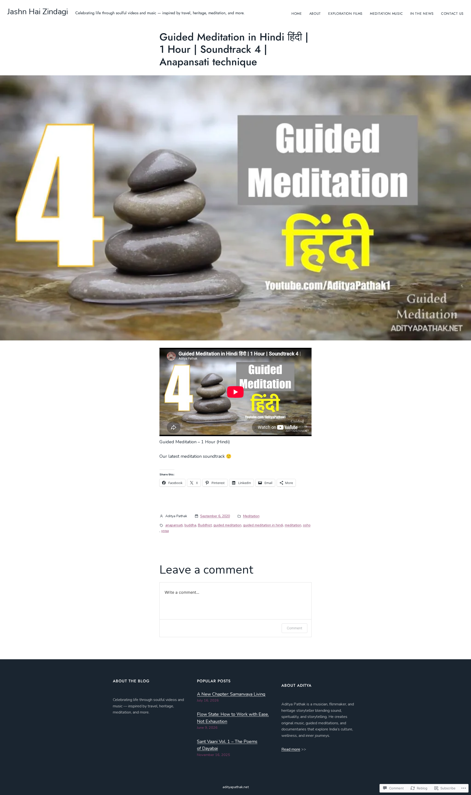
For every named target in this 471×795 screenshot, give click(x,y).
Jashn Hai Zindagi (37, 11)
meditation (293, 525)
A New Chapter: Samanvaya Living (231, 694)
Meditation (251, 516)
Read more (290, 749)
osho (307, 525)
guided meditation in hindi (263, 525)
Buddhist (205, 525)
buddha (190, 525)
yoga (165, 530)
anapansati (174, 525)
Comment (294, 628)
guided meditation (227, 525)
